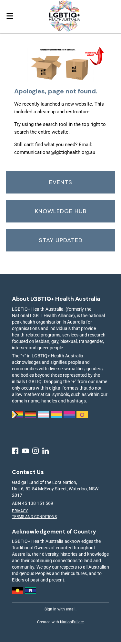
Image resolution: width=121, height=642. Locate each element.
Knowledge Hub (60, 211)
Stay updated (61, 240)
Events (60, 182)
